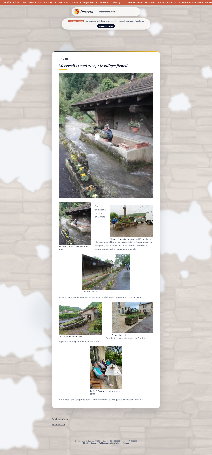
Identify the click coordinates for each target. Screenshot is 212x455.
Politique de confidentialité (109, 443)
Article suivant (58, 424)
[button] (116, 11)
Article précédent (60, 419)
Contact (125, 443)
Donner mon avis (106, 26)
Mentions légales (89, 443)
